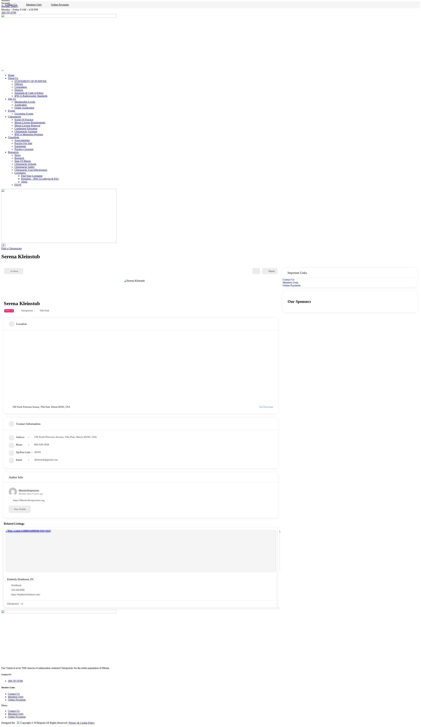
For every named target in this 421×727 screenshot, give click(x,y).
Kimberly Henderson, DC (20, 579)
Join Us (12, 98)
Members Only (34, 4)
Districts (18, 90)
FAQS (17, 184)
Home (11, 75)
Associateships (22, 140)
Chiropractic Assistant (25, 131)
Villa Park (44, 310)
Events (11, 110)
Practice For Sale (23, 143)
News (17, 155)
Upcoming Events (23, 113)
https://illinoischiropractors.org (28, 500)
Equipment (20, 146)
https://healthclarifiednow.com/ (25, 594)
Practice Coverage (23, 149)
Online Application (24, 107)
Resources (13, 152)
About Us (13, 78)
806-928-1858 (41, 444)
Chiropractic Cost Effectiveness (30, 170)
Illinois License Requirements (29, 122)
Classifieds (13, 137)
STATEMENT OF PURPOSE (30, 81)
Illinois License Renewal (27, 125)
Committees (20, 87)
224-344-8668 (18, 590)
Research (19, 158)
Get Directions (266, 407)
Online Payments (60, 4)
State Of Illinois (22, 161)
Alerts (24, 181)
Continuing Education (25, 128)
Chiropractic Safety (24, 167)
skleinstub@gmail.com (46, 459)
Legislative (20, 172)
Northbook (16, 585)
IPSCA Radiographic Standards (30, 96)
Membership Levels (24, 101)
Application (20, 104)
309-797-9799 (8, 12)
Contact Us (11, 4)
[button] (210, 705)
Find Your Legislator (31, 175)
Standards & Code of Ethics (28, 93)
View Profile (20, 509)
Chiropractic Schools (25, 164)
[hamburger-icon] (2, 70)
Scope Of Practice (23, 119)
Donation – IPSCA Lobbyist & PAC (40, 178)
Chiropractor (14, 116)
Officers (18, 84)
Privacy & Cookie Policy (82, 722)
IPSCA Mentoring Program (28, 134)
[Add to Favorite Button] (256, 271)
